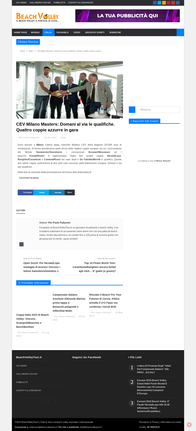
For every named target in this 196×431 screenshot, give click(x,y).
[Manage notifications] (189, 424)
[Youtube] (173, 3)
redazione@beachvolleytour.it (43, 427)
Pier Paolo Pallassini (29, 137)
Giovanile (63, 32)
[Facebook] (155, 3)
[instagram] (178, 3)
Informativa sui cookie (171, 422)
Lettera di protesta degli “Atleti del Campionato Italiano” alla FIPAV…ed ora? (154, 369)
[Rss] (164, 3)
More (70, 192)
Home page (20, 32)
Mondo (35, 32)
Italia (48, 32)
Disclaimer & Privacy (149, 422)
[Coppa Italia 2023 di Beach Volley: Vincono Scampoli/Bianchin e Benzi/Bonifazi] (33, 300)
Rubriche (115, 32)
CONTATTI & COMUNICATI (80, 2)
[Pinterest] (168, 3)
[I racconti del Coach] (154, 141)
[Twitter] (159, 3)
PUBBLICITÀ (59, 2)
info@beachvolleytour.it (91, 427)
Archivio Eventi (95, 32)
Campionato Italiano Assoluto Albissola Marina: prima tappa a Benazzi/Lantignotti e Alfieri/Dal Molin (69, 302)
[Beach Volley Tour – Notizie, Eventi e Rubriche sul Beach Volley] (37, 17)
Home (22, 51)
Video (76, 32)
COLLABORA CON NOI (40, 2)
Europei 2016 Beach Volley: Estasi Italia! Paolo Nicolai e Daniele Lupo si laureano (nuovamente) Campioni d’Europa (152, 387)
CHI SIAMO (21, 2)
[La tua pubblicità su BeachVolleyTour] (127, 15)
